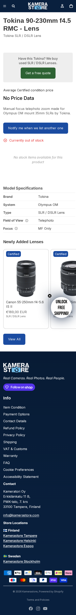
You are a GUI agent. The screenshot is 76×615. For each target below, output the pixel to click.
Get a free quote (38, 73)
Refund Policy (14, 428)
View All (14, 339)
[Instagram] (38, 608)
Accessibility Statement (21, 477)
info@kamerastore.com (21, 515)
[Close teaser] (50, 296)
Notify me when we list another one (35, 128)
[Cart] (71, 6)
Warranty (10, 456)
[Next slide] (68, 289)
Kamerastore (30, 591)
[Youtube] (45, 608)
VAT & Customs (15, 449)
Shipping (10, 442)
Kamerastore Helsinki (19, 541)
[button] (61, 307)
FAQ (6, 463)
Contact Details (14, 421)
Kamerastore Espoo (18, 546)
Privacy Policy (14, 435)
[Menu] (4, 6)
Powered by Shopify (51, 591)
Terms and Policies (38, 599)
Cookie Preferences (18, 470)
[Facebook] (30, 608)
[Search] (13, 6)
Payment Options (16, 414)
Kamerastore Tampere (20, 536)
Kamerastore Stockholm (21, 561)
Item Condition (14, 407)
